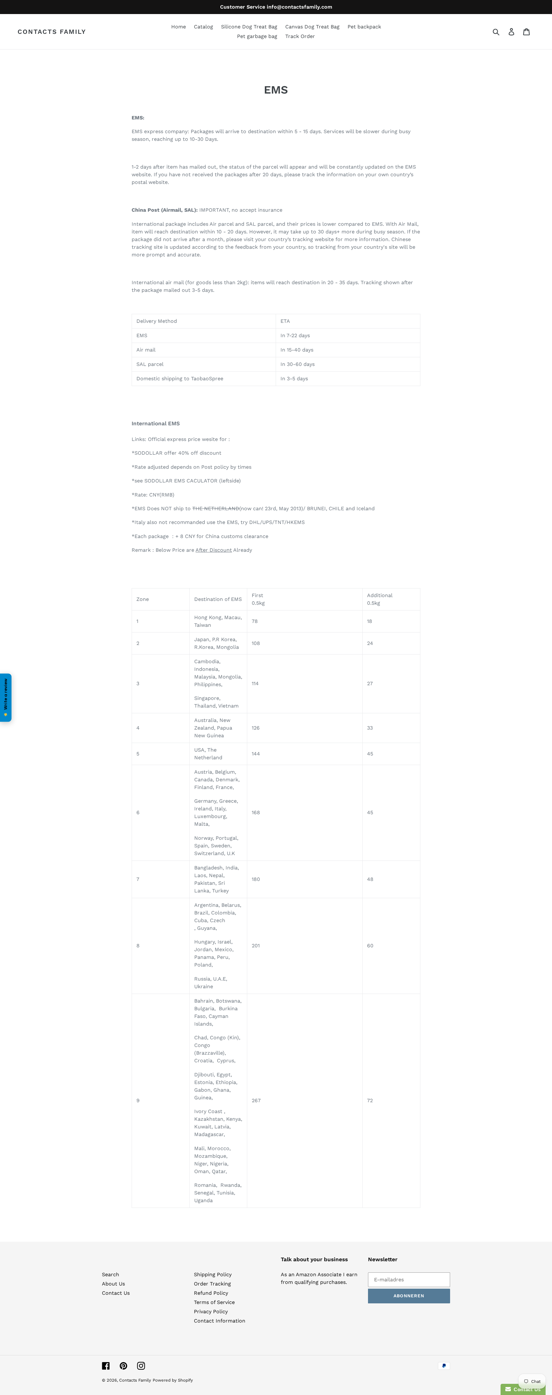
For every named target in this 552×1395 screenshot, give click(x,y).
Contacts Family (52, 31)
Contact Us (116, 1293)
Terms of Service (214, 1302)
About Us (113, 1284)
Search (110, 1274)
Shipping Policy (213, 1274)
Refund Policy (211, 1293)
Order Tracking (212, 1284)
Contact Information (219, 1321)
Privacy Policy (211, 1311)
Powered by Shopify (173, 1380)
